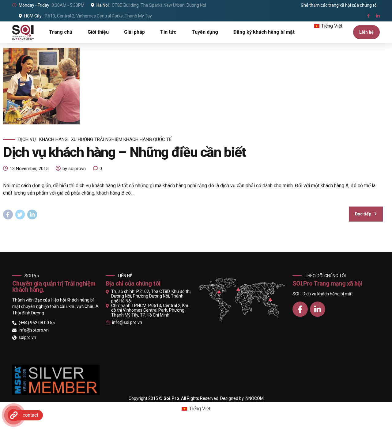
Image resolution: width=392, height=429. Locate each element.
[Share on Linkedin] (32, 214)
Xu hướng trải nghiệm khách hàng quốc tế (121, 139)
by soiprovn (74, 168)
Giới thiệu (98, 32)
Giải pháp (134, 32)
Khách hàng (53, 139)
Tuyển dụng (205, 32)
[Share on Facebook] (8, 214)
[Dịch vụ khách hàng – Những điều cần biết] (193, 86)
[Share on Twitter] (20, 214)
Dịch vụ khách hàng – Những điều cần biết (124, 152)
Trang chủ (60, 32)
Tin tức (168, 32)
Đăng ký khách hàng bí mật (264, 32)
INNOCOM (254, 398)
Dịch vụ (27, 139)
